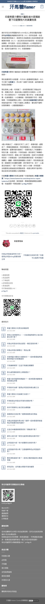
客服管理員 (29, 25)
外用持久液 (6, 580)
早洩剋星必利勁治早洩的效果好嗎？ (20, 401)
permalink (36, 233)
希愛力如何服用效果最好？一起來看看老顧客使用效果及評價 (24, 380)
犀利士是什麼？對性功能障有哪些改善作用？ (23, 436)
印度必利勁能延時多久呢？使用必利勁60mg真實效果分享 (12, 256)
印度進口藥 (6, 556)
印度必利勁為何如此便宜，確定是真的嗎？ (23, 343)
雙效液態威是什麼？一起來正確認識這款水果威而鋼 (24, 459)
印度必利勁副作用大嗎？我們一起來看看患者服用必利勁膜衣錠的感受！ (24, 422)
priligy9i (5, 291)
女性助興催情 (7, 572)
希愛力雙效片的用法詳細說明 (18, 328)
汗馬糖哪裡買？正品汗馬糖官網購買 (20, 365)
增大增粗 (5, 568)
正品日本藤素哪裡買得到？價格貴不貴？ (22, 429)
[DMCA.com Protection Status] (33, 600)
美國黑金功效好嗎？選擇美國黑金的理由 (22, 414)
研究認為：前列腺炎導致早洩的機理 (20, 467)
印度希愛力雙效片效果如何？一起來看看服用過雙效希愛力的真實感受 (24, 358)
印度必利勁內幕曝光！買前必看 (18, 350)
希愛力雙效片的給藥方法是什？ (18, 394)
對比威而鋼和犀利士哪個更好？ (18, 372)
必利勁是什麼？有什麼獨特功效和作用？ (22, 443)
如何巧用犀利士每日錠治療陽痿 (18, 407)
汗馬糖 (4, 564)
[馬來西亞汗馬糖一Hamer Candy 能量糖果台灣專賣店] (22, 6)
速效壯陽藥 (6, 576)
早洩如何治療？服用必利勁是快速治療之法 (23, 387)
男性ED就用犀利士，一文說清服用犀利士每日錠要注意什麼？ (25, 336)
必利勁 (4, 560)
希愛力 (22, 14)
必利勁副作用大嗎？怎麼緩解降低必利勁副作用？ (23, 450)
